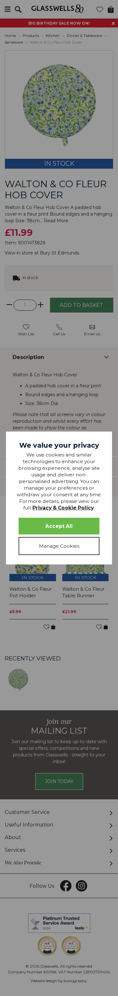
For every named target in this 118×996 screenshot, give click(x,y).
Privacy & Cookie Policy (63, 508)
